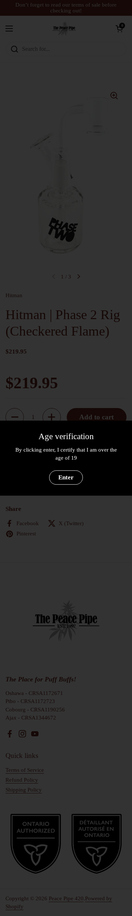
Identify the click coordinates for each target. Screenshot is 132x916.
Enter (66, 477)
